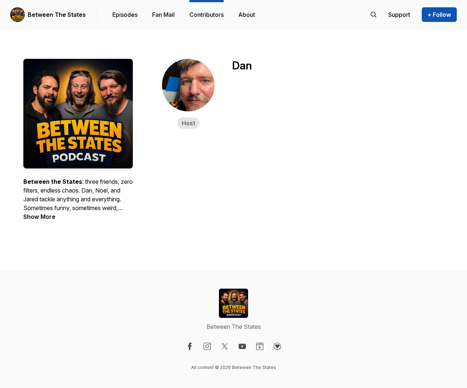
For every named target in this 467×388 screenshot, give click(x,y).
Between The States (57, 14)
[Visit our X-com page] (224, 346)
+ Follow (439, 14)
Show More (39, 216)
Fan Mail (163, 14)
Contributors (206, 14)
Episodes (125, 14)
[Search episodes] (374, 14)
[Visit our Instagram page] (207, 346)
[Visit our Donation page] (277, 346)
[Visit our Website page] (259, 346)
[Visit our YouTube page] (242, 346)
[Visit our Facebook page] (189, 346)
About (246, 14)
